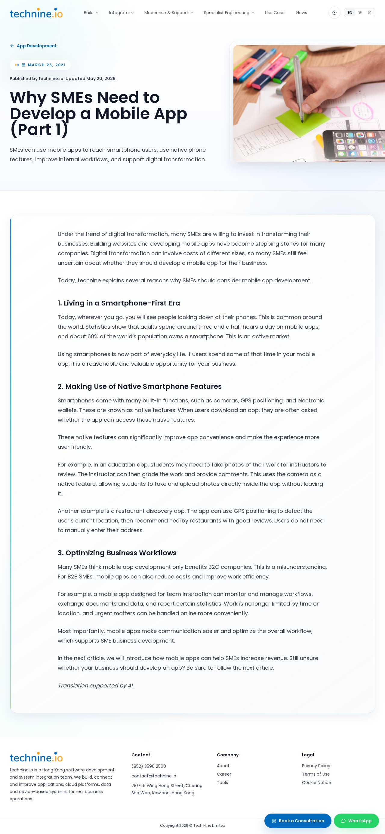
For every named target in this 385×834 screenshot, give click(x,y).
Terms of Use (316, 774)
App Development (37, 46)
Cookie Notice (316, 783)
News (301, 13)
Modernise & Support (166, 13)
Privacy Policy (316, 766)
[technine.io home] (36, 12)
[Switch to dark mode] (334, 13)
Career (224, 774)
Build (89, 13)
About (223, 766)
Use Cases (276, 13)
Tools (222, 783)
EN (350, 12)
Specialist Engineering (226, 13)
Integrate (119, 13)
